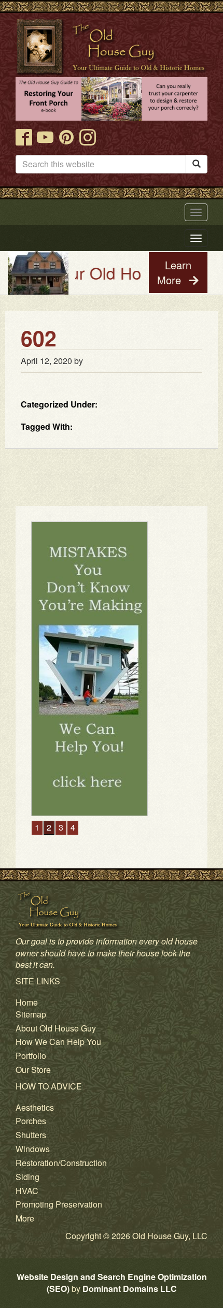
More (25, 1218)
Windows (33, 1149)
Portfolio (31, 1056)
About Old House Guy (56, 1028)
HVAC (27, 1191)
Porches (31, 1121)
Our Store (33, 1070)
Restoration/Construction (61, 1163)
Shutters (31, 1135)
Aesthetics (35, 1107)
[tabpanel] (111, 668)
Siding (27, 1177)
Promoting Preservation (59, 1204)
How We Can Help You (58, 1042)
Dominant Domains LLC (129, 1289)
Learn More (174, 272)
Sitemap (31, 1014)
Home (27, 1002)
